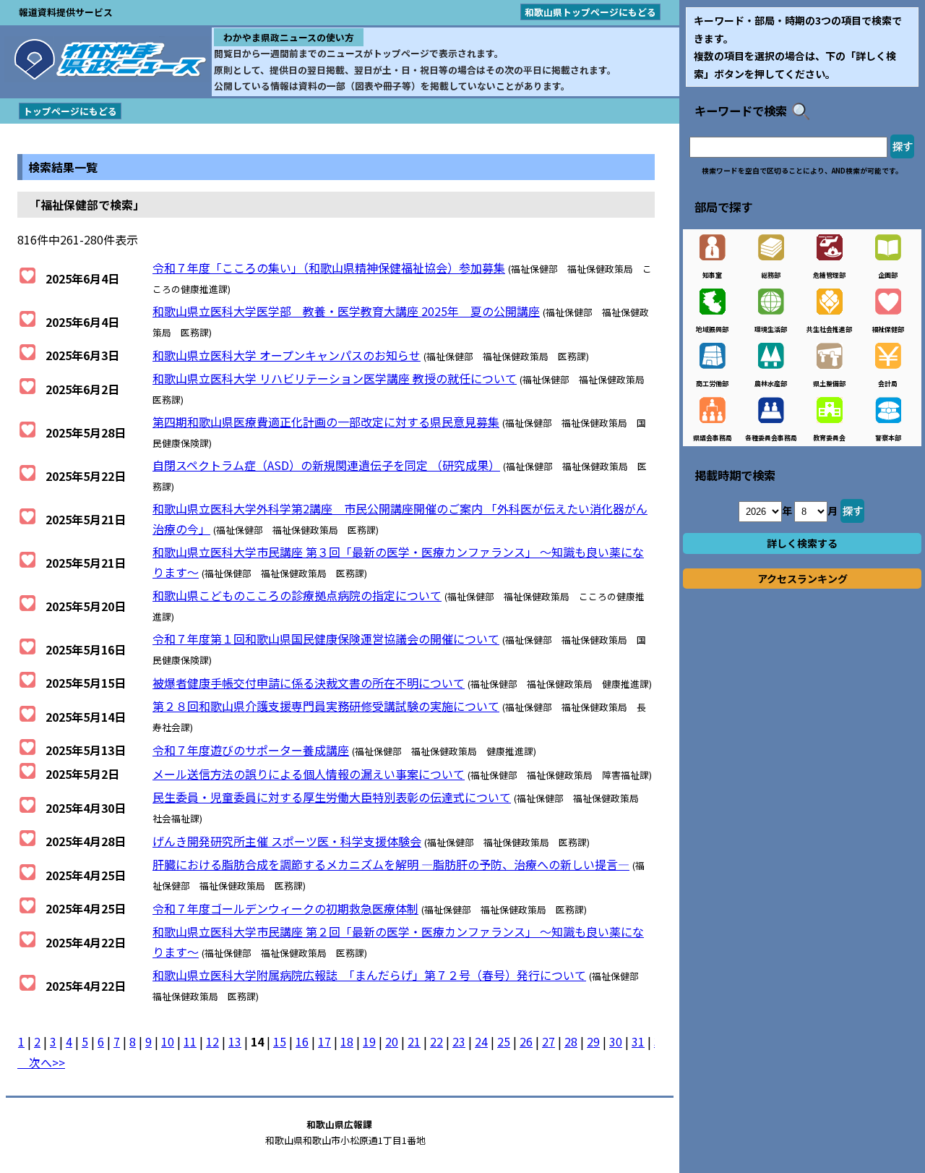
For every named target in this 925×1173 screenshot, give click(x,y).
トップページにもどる (70, 111)
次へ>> (41, 1062)
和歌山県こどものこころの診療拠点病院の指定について (297, 595)
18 (346, 1041)
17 (324, 1041)
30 (615, 1041)
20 (391, 1041)
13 (234, 1041)
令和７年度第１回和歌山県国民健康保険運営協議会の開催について (325, 638)
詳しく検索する (802, 543)
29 (593, 1041)
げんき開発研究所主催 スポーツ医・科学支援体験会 (286, 841)
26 (526, 1041)
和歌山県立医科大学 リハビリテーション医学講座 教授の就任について (334, 378)
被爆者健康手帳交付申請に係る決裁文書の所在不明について (308, 682)
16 (302, 1041)
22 (436, 1041)
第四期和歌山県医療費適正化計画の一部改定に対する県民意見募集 (325, 421)
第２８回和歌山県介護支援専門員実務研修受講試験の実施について (325, 706)
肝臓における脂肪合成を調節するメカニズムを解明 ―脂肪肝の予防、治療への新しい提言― (390, 864)
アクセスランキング (802, 578)
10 (167, 1041)
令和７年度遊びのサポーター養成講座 (250, 750)
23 (458, 1041)
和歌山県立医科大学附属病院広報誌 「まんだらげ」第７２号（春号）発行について (369, 975)
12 (212, 1041)
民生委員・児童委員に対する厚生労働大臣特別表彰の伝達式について (331, 797)
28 (570, 1041)
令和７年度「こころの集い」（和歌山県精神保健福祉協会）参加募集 (328, 267)
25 (503, 1041)
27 (548, 1041)
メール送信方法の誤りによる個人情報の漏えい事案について (308, 773)
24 (481, 1041)
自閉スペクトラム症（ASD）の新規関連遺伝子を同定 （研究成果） (326, 465)
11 (190, 1041)
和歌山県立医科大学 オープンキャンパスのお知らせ (286, 355)
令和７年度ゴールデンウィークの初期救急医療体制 (285, 908)
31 (638, 1041)
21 (414, 1041)
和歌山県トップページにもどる (590, 12)
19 (369, 1041)
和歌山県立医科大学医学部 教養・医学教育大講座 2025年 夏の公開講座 (346, 311)
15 (279, 1041)
